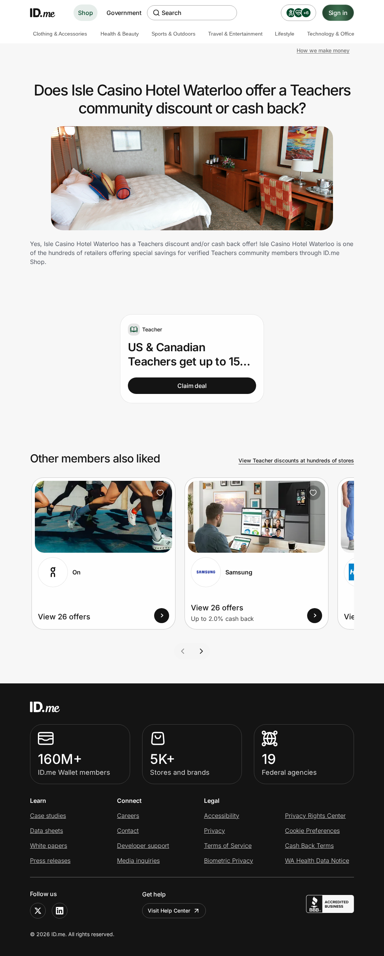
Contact (128, 830)
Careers (128, 815)
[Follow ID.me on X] (38, 911)
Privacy (214, 830)
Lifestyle (284, 34)
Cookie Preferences (312, 830)
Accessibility (221, 815)
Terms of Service (228, 845)
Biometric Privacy (228, 860)
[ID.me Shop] (47, 12)
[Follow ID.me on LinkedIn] (60, 911)
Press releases (50, 860)
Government (123, 12)
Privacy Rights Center (315, 815)
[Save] (160, 492)
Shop (85, 12)
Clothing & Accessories (60, 34)
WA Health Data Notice (317, 860)
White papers (48, 845)
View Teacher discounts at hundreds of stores (296, 460)
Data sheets (46, 830)
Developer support (143, 845)
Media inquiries (138, 860)
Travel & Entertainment (235, 34)
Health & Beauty (119, 34)
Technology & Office (330, 34)
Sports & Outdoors (173, 34)
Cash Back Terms (309, 845)
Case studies (48, 815)
